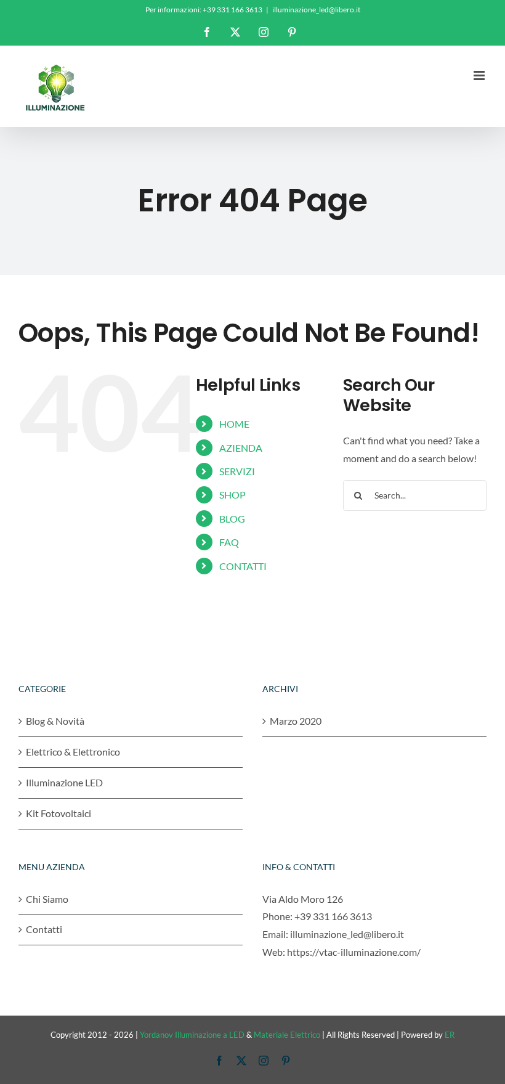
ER (449, 1035)
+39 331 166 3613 (333, 916)
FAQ (229, 542)
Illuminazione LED (64, 782)
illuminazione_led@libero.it (316, 9)
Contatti (44, 929)
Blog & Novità (55, 721)
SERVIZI (237, 471)
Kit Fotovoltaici (58, 813)
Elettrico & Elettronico (73, 751)
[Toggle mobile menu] (480, 75)
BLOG (232, 518)
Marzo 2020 (295, 721)
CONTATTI (243, 566)
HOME (234, 424)
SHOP (232, 494)
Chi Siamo (47, 899)
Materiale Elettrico (287, 1035)
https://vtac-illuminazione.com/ (354, 952)
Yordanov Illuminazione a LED (192, 1035)
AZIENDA (240, 448)
